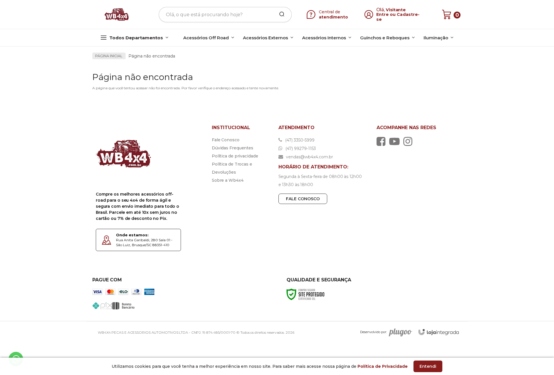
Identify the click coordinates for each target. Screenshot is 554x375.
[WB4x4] (117, 14)
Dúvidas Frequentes (232, 148)
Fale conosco (303, 198)
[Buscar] (280, 14)
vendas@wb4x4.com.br (309, 156)
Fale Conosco (225, 139)
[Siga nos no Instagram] (409, 141)
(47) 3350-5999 (299, 140)
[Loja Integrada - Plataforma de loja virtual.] (438, 332)
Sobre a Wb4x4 (228, 180)
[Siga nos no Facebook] (382, 141)
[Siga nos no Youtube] (396, 141)
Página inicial (108, 56)
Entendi (428, 366)
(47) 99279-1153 (300, 148)
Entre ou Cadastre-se (398, 17)
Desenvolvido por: (373, 332)
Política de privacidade (235, 156)
